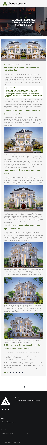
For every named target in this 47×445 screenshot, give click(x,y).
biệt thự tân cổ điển (35, 101)
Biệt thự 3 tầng (20, 269)
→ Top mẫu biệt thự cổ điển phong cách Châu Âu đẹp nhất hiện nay (21, 91)
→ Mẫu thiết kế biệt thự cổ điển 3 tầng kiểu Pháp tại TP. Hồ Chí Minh (21, 90)
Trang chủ (23, 17)
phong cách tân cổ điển (11, 232)
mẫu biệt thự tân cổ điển (33, 221)
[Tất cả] (24, 387)
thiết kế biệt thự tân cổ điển (13, 164)
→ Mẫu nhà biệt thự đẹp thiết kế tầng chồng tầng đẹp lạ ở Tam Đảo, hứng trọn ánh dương (23, 96)
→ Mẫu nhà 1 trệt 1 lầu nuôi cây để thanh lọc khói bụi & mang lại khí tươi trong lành (23, 88)
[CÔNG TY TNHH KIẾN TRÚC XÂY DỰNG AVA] (14, 3)
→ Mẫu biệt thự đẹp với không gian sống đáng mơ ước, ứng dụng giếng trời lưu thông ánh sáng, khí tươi (23, 93)
